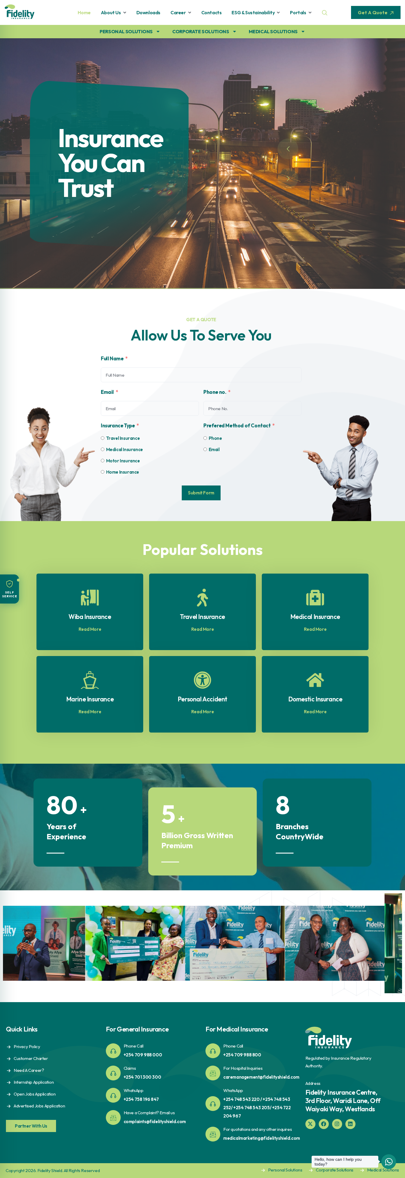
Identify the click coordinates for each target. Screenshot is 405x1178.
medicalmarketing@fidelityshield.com (261, 1138)
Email (107, 392)
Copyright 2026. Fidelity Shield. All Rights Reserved (53, 1170)
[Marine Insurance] (90, 680)
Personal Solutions (285, 1170)
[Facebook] (324, 1124)
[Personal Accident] (202, 680)
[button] (9, 589)
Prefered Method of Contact (237, 425)
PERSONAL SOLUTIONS (126, 31)
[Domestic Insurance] (315, 680)
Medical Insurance (315, 616)
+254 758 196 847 (141, 1099)
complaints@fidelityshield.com (155, 1121)
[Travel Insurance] (202, 597)
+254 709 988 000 (143, 1055)
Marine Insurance (90, 699)
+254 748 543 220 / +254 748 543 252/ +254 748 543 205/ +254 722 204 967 (257, 1107)
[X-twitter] (310, 1124)
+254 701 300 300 (142, 1077)
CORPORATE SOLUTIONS (200, 31)
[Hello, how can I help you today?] (388, 1161)
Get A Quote (373, 12)
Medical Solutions (383, 1170)
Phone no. (214, 392)
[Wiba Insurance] (90, 597)
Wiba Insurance (89, 616)
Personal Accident (202, 699)
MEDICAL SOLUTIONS (273, 31)
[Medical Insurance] (315, 597)
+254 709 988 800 (242, 1055)
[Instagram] (337, 1124)
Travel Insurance (202, 616)
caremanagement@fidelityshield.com (261, 1077)
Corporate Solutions (334, 1170)
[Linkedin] (350, 1124)
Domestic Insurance (315, 699)
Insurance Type (118, 425)
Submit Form (201, 493)
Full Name (112, 358)
